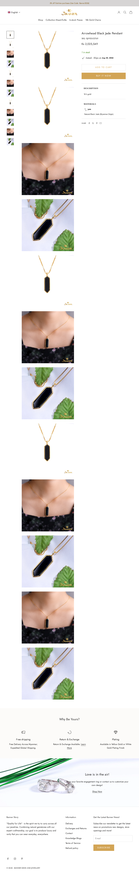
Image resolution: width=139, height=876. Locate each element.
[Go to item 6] (10, 83)
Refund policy (72, 848)
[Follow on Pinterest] (22, 858)
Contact (69, 833)
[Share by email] (100, 123)
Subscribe (103, 847)
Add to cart (103, 67)
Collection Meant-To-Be (56, 19)
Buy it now (103, 75)
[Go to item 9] (10, 112)
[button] (14, 12)
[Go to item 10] (10, 122)
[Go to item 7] (10, 93)
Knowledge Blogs (73, 838)
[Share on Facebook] (89, 123)
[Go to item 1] (10, 34)
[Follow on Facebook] (8, 858)
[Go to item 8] (10, 103)
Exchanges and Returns (76, 828)
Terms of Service (73, 843)
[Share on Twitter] (93, 123)
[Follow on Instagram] (15, 858)
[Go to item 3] (10, 54)
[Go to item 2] (10, 44)
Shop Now (97, 791)
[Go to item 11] (10, 132)
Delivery (69, 823)
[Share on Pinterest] (97, 123)
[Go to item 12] (10, 141)
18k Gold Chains (93, 19)
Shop (40, 19)
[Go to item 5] (10, 73)
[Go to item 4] (10, 64)
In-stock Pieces (76, 19)
